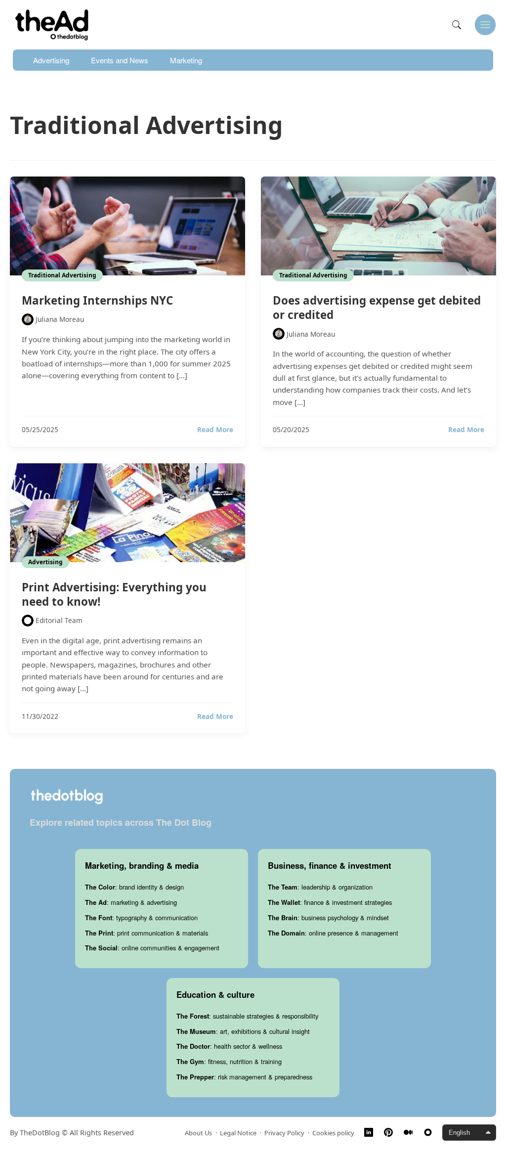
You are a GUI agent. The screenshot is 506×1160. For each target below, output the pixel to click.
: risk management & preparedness (244, 1076)
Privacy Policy (284, 1132)
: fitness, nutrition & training (229, 1061)
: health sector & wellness (229, 1046)
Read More (215, 429)
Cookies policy (333, 1132)
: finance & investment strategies (330, 902)
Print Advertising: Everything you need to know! (114, 594)
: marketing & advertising (131, 902)
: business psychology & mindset (328, 917)
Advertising (51, 60)
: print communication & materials (146, 932)
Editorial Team (59, 620)
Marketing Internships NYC (97, 300)
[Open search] (456, 25)
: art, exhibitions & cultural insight (243, 1031)
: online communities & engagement (152, 947)
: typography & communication (141, 917)
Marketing (186, 60)
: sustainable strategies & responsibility (247, 1016)
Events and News (119, 60)
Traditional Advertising (62, 275)
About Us (198, 1132)
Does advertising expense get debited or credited (377, 307)
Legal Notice (238, 1132)
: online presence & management (333, 932)
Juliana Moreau (60, 319)
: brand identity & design (134, 887)
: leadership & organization (320, 887)
